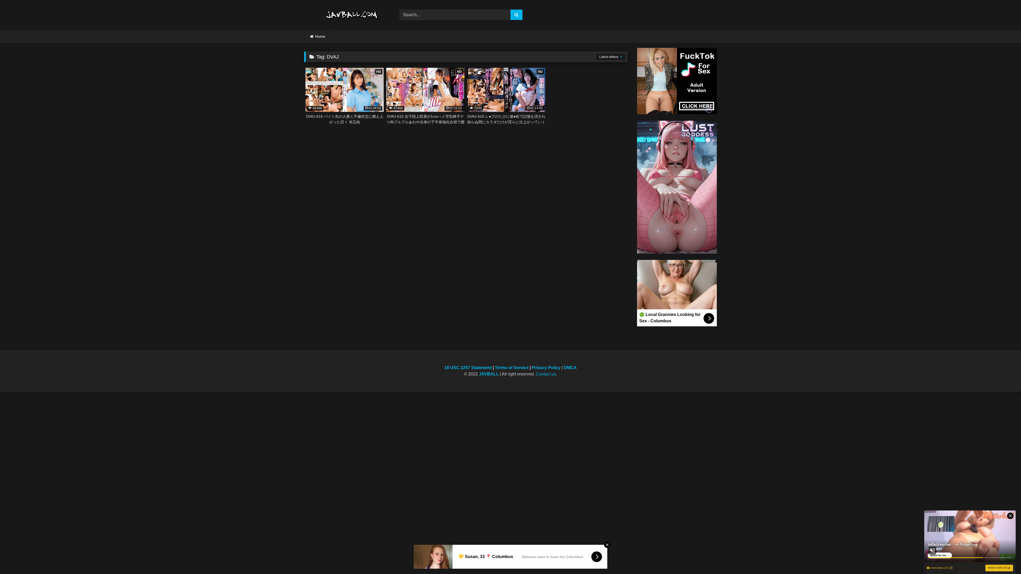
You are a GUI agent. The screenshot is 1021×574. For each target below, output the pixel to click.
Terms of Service (512, 367)
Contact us (546, 374)
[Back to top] (1004, 558)
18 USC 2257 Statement (468, 367)
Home (320, 36)
